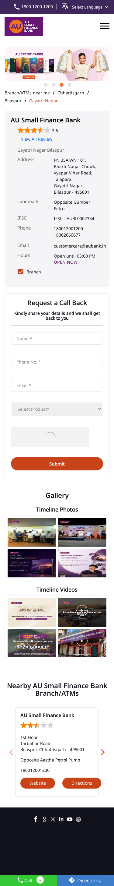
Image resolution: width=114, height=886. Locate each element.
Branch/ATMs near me (27, 92)
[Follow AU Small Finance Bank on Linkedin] (61, 818)
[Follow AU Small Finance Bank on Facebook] (36, 818)
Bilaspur (13, 100)
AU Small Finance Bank (47, 715)
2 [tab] (53, 84)
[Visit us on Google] (44, 818)
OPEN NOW (66, 262)
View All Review (36, 139)
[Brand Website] (78, 818)
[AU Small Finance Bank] (24, 26)
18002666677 (67, 235)
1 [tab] (45, 84)
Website (37, 783)
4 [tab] (69, 84)
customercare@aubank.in (80, 246)
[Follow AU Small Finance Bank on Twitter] (53, 818)
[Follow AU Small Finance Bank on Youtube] (70, 818)
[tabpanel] (57, 64)
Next (102, 752)
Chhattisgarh (70, 92)
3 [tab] (61, 84)
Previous (11, 752)
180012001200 (68, 228)
